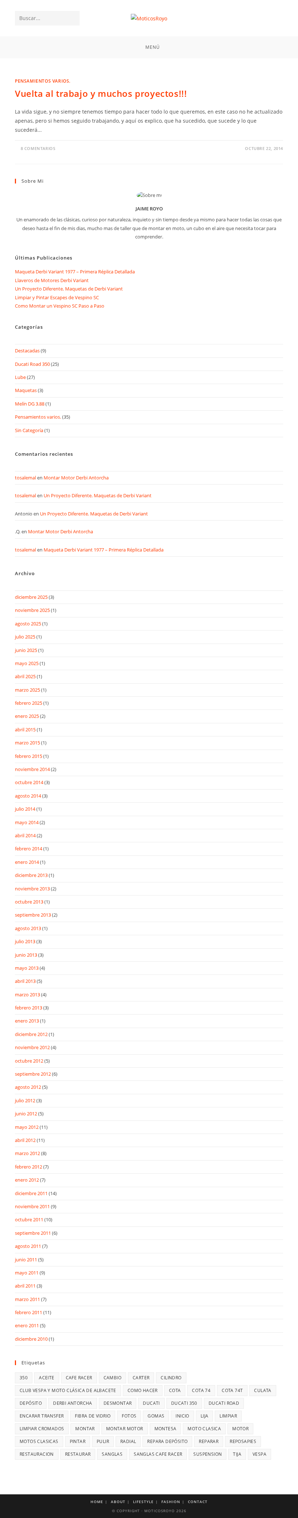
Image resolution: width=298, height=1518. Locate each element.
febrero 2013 (28, 1007)
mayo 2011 (27, 1272)
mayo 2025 (27, 663)
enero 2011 (27, 1325)
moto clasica (204, 1429)
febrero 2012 (28, 1166)
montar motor (124, 1429)
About (118, 1501)
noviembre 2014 (32, 769)
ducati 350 (184, 1403)
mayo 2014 (27, 822)
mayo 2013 (27, 968)
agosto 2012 (28, 1087)
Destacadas (27, 350)
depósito (31, 1403)
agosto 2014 (28, 795)
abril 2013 (25, 981)
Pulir (103, 1441)
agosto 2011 (28, 1246)
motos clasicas (39, 1441)
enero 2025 (27, 716)
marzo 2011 (27, 1299)
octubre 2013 (29, 901)
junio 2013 (26, 955)
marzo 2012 (27, 1153)
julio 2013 (25, 941)
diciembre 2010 (31, 1339)
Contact (198, 1501)
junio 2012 (26, 1113)
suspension (207, 1454)
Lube (20, 377)
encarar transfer (42, 1416)
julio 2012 (25, 1100)
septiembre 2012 (33, 1074)
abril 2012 (25, 1140)
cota (175, 1390)
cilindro (171, 1378)
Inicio (182, 1416)
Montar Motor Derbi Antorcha (76, 477)
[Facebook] (268, 18)
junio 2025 (26, 650)
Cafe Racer (79, 1378)
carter (141, 1378)
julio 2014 (25, 809)
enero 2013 (27, 1020)
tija (237, 1454)
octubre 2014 (29, 782)
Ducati (151, 1403)
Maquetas (26, 390)
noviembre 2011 (32, 1206)
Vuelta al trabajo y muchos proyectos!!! (101, 93)
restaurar (78, 1454)
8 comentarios (38, 148)
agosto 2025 (28, 623)
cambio (112, 1378)
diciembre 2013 (31, 875)
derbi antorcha (72, 1403)
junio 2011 (26, 1259)
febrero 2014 (28, 848)
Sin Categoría (29, 430)
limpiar (228, 1416)
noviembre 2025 (32, 610)
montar (84, 1429)
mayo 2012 (27, 1127)
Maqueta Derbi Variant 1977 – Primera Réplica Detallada (75, 271)
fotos (129, 1416)
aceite (46, 1378)
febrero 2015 (28, 756)
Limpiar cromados (42, 1429)
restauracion (37, 1454)
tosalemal (25, 477)
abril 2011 (25, 1285)
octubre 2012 (29, 1061)
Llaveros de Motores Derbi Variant (52, 280)
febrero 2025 (28, 703)
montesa (165, 1429)
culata (262, 1390)
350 (24, 1378)
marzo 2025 (27, 690)
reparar (208, 1441)
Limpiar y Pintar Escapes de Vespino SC (57, 297)
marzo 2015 (27, 742)
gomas (156, 1416)
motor (240, 1429)
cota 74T (232, 1390)
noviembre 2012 (32, 1047)
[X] (258, 18)
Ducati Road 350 (32, 364)
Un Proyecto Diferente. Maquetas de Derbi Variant (69, 288)
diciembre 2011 (31, 1193)
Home (96, 1501)
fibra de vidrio (92, 1416)
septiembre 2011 (33, 1233)
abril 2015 (25, 729)
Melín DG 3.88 (29, 403)
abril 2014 (25, 835)
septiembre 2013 (33, 915)
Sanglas (112, 1454)
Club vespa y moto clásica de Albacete (68, 1390)
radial (128, 1441)
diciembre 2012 (31, 1034)
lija (205, 1416)
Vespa (259, 1454)
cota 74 (201, 1390)
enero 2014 (27, 862)
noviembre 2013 (32, 888)
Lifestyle (143, 1501)
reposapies (243, 1441)
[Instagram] (278, 18)
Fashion (170, 1501)
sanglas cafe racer (158, 1454)
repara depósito (167, 1441)
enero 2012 (27, 1180)
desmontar (118, 1403)
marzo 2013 (27, 994)
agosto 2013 (28, 928)
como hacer (143, 1390)
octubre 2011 (29, 1219)
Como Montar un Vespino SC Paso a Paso (59, 306)
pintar (77, 1441)
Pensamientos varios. (43, 81)
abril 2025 (25, 676)
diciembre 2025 (31, 597)
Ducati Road (224, 1403)
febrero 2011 (28, 1312)
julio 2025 (25, 636)
